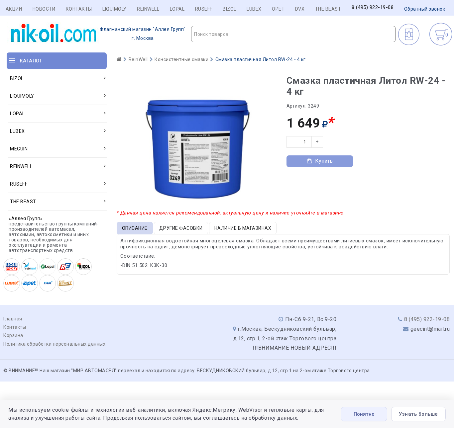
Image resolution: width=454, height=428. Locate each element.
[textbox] (293, 34)
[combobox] (293, 34)
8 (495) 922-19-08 (373, 7)
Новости (44, 9)
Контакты (79, 9)
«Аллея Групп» (26, 218)
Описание (135, 228)
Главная (12, 318)
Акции (14, 9)
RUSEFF (203, 9)
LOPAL (177, 9)
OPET (278, 9)
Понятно (364, 414)
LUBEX (254, 9)
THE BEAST (328, 9)
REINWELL (148, 9)
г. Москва (143, 34)
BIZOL (229, 9)
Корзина (13, 335)
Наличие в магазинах (243, 228)
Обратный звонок (424, 9)
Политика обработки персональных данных (54, 344)
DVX (300, 9)
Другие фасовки (181, 228)
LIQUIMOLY (114, 9)
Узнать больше (418, 414)
